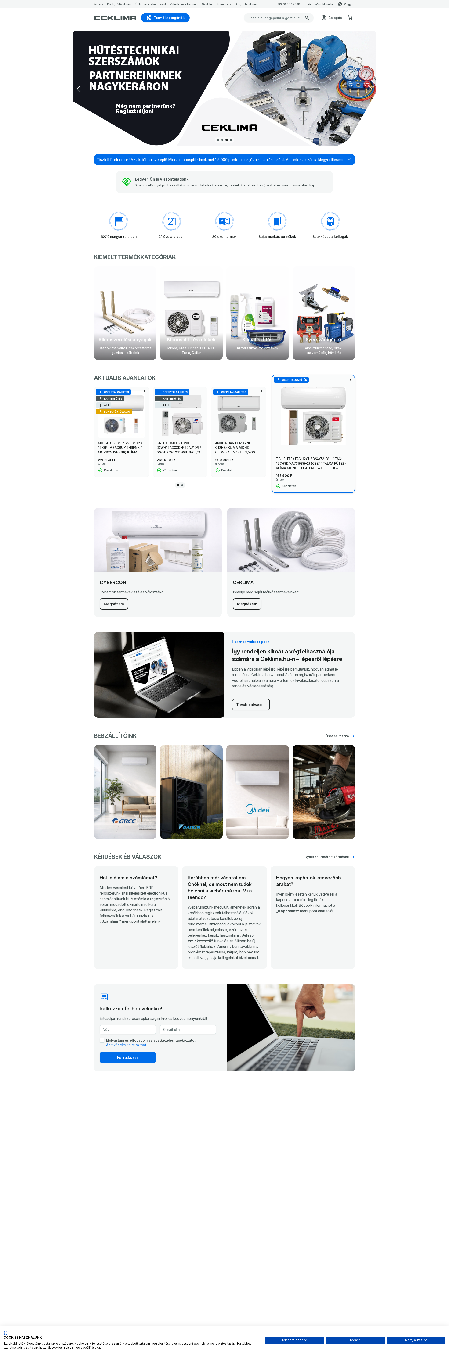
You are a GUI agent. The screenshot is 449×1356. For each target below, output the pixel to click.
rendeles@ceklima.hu (319, 4)
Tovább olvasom (251, 704)
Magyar (349, 4)
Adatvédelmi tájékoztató (126, 1045)
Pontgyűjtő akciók (119, 4)
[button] (370, 89)
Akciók (98, 4)
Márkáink (251, 4)
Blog (238, 4)
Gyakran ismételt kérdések (326, 857)
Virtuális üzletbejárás (184, 4)
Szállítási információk (216, 4)
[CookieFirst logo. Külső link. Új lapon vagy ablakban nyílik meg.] (5, 1333)
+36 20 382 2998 (288, 4)
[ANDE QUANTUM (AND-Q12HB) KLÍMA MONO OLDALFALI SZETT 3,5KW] (238, 414)
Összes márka (337, 736)
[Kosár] (350, 17)
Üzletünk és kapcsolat (150, 4)
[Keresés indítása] (307, 17)
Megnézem (114, 604)
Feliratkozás (127, 1057)
